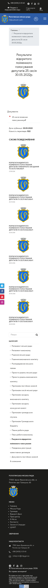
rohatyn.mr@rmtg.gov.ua (21, 556)
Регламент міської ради (22, 346)
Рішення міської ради (21, 355)
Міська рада (15, 509)
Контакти (14, 522)
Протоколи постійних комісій (24, 386)
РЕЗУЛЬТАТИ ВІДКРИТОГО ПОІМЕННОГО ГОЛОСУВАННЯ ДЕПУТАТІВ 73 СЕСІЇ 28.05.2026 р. (21, 258)
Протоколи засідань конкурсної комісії (19, 406)
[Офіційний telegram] (28, 3)
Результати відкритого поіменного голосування (20, 441)
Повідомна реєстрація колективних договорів (20, 450)
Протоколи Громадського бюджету (21, 424)
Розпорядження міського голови (21, 366)
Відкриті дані (16, 514)
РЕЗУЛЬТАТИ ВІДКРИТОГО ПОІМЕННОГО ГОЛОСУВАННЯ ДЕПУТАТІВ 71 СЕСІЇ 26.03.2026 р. (21, 319)
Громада (14, 512)
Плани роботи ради (20, 430)
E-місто (13, 519)
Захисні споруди (17, 525)
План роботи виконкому (22, 435)
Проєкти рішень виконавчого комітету (23, 379)
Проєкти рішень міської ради (24, 373)
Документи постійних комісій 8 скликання (24, 459)
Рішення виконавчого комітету (25, 360)
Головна (14, 30)
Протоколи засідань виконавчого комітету (19, 397)
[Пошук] (36, 19)
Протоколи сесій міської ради (24, 391)
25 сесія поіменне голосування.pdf (20, 118)
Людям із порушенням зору (12, 9)
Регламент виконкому (21, 351)
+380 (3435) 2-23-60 (17, 3)
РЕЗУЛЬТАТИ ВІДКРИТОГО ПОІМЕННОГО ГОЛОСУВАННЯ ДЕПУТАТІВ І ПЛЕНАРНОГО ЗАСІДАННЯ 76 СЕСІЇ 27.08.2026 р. (24, 166)
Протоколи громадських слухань (21, 415)
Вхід (41, 10)
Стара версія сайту (30, 9)
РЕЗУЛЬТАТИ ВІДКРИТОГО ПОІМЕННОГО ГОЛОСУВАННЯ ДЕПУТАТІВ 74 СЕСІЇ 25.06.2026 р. (21, 228)
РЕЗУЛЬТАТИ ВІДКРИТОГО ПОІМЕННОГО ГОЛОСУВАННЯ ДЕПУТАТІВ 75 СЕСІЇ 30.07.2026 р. (21, 197)
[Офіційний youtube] (35, 3)
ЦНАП (13, 527)
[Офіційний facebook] (31, 3)
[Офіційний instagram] (38, 3)
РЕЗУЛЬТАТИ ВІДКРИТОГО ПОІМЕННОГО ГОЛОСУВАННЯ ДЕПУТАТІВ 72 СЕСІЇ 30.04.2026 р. (21, 289)
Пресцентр (15, 517)
